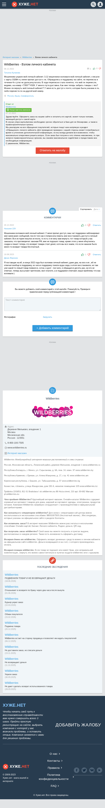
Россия (10, 96)
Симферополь (27, 96)
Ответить (97, 225)
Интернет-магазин (17, 453)
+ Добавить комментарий (53, 327)
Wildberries (11, 107)
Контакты (53, 760)
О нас (54, 753)
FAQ (54, 785)
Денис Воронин (11, 258)
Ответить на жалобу (52, 150)
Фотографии (9, 317)
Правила (54, 767)
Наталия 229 (10, 228)
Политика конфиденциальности (53, 776)
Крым (17, 96)
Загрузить (47, 317)
